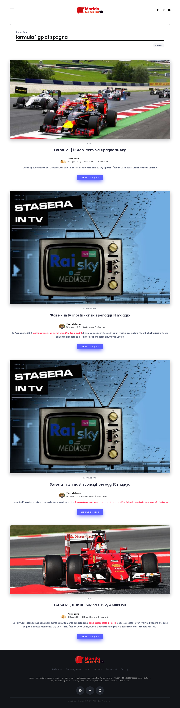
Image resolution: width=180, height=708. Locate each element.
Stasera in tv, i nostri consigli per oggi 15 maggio (90, 484)
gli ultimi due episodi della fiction (57, 333)
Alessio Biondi (73, 158)
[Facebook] (156, 10)
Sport (90, 143)
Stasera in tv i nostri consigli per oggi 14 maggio (90, 315)
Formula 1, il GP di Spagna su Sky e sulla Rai (90, 605)
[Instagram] (162, 10)
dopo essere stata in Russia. (102, 622)
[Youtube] (168, 10)
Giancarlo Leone (73, 324)
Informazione (89, 308)
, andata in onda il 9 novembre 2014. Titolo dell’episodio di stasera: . (121, 502)
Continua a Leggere (90, 177)
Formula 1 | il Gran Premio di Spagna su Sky (90, 150)
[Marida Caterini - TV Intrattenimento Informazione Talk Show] (90, 9)
